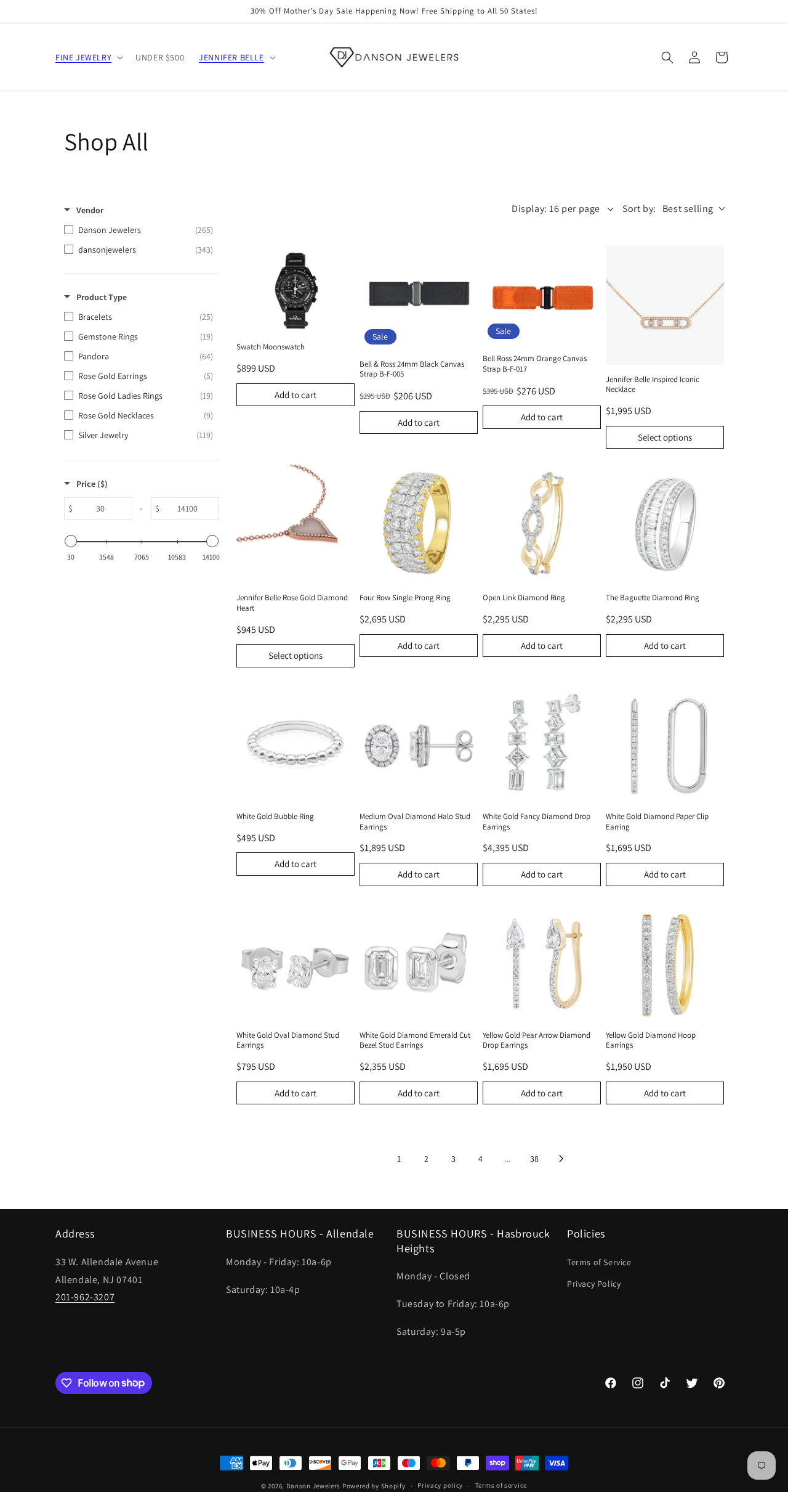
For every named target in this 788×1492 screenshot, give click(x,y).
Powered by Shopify (374, 1486)
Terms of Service (599, 1262)
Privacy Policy (594, 1283)
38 (534, 1158)
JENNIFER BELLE (231, 57)
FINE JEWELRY (83, 57)
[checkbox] (138, 230)
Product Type (101, 297)
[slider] (71, 541)
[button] (88, 57)
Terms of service (501, 1485)
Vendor (89, 210)
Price (92, 483)
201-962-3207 (85, 1296)
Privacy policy (440, 1485)
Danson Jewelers (313, 1486)
